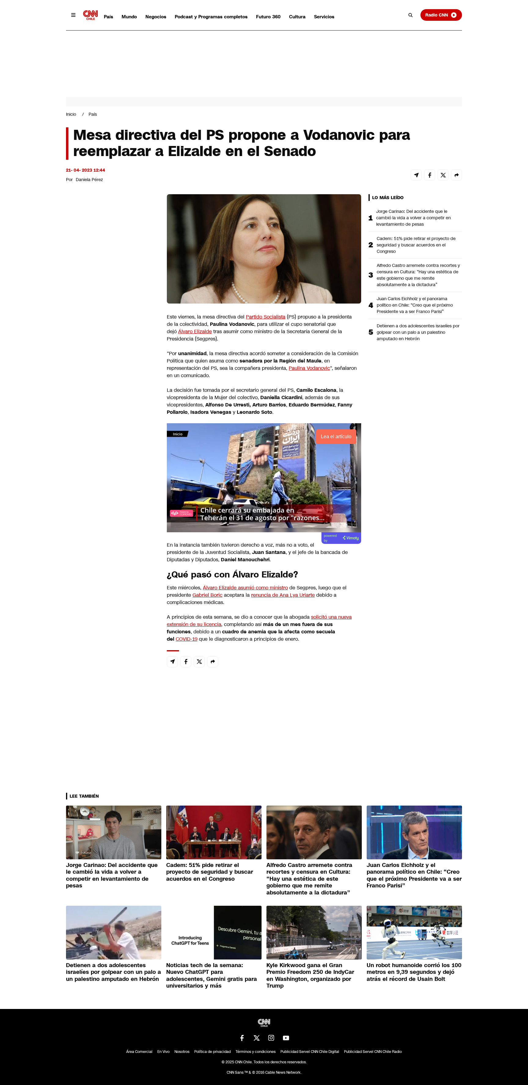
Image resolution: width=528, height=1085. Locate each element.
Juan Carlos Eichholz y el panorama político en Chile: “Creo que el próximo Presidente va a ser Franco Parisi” (415, 305)
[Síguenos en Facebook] (242, 1038)
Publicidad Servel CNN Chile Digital (309, 1051)
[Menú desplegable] (73, 15)
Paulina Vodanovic (309, 368)
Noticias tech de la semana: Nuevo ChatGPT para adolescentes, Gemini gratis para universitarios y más (211, 975)
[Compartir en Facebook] (429, 174)
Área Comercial (139, 1051)
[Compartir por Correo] (416, 174)
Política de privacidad (212, 1051)
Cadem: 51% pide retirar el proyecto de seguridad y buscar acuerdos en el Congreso (416, 244)
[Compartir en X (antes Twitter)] (443, 174)
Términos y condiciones (256, 1051)
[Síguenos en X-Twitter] (257, 1038)
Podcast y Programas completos (211, 16)
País (108, 16)
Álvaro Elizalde (195, 331)
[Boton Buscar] (410, 15)
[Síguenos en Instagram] (271, 1038)
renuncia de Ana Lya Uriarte (283, 595)
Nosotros (181, 1051)
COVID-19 (186, 639)
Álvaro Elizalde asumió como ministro (245, 587)
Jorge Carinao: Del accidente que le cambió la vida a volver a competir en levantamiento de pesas (413, 217)
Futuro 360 (268, 16)
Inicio (71, 114)
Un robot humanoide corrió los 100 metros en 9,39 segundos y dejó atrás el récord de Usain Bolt (414, 972)
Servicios (324, 16)
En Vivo (163, 1051)
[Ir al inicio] (90, 15)
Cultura (297, 16)
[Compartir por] (456, 174)
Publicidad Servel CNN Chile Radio (373, 1051)
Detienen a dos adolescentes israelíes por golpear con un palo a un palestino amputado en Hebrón (418, 332)
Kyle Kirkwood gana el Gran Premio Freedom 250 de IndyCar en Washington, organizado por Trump (310, 975)
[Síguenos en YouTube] (286, 1038)
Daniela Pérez (89, 180)
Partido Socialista (265, 316)
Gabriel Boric (207, 595)
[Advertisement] (112, 544)
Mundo (129, 16)
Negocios (155, 16)
